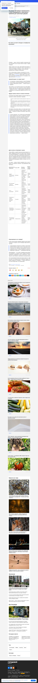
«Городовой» (17, 74)
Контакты (11, 673)
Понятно (33, 680)
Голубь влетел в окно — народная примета (18, 676)
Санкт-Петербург (11, 647)
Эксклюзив (12, 574)
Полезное (18, 3)
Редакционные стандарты (24, 672)
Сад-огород (21, 647)
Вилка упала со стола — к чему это (17, 675)
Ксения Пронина (13, 264)
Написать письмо (15, 673)
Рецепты (10, 649)
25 (13, 176)
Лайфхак (16, 647)
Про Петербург (13, 604)
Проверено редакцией (13, 17)
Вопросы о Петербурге (12, 655)
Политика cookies (14, 672)
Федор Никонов (18, 264)
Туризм (25, 647)
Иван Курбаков (17, 76)
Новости (10, 663)
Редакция (19, 672)
